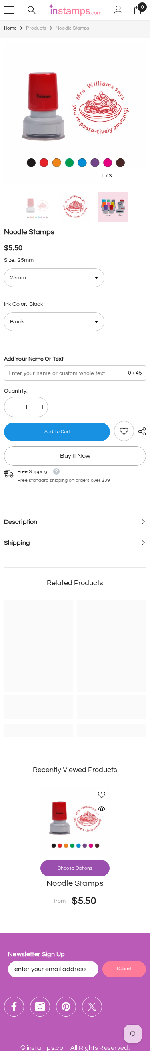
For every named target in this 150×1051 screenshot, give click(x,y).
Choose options (75, 868)
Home (10, 28)
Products (36, 28)
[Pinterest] (66, 1007)
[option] (75, 113)
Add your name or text (34, 359)
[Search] (31, 10)
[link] (124, 431)
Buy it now (75, 456)
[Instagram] (40, 1007)
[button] (123, 176)
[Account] (118, 10)
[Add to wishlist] (102, 795)
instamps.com (48, 1048)
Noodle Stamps (75, 883)
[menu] (9, 10)
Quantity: (16, 391)
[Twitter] (92, 1007)
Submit (124, 968)
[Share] (140, 431)
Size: (19, 260)
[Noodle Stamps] (75, 821)
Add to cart (57, 431)
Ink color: (23, 304)
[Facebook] (14, 1007)
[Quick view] (102, 809)
